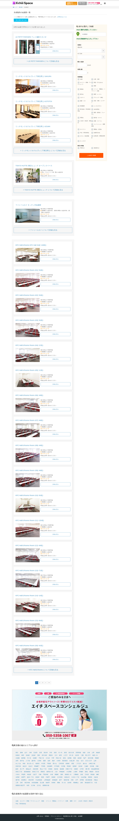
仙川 (82, 760)
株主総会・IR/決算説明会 (84, 110)
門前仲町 (45, 774)
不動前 (49, 763)
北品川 (30, 766)
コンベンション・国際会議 (98, 125)
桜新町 (68, 763)
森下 (60, 780)
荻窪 (64, 758)
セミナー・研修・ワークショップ (84, 83)
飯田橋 (23, 758)
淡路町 (76, 769)
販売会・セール (98, 117)
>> (49, 682)
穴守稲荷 (56, 766)
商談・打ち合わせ (98, 82)
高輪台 (96, 780)
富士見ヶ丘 (30, 763)
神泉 (24, 763)
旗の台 (85, 763)
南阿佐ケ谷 (49, 771)
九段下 (35, 774)
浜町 (81, 782)
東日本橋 (27, 782)
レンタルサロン (98, 106)
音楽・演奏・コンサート (98, 101)
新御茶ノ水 (68, 774)
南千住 (22, 760)
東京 (17, 752)
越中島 (34, 760)
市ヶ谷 (64, 782)
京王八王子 (88, 760)
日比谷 (97, 771)
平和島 (43, 766)
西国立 (51, 755)
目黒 (40, 752)
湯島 (61, 774)
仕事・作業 (96, 79)
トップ (15, 7)
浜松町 (34, 755)
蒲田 (44, 760)
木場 (51, 774)
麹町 (97, 774)
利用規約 (47, 816)
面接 (95, 85)
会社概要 (80, 816)
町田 (60, 755)
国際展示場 (46, 785)
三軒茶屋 (61, 763)
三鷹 (82, 755)
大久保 (48, 758)
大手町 (82, 769)
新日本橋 (90, 758)
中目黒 (43, 763)
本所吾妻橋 (35, 782)
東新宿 (90, 777)
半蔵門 (48, 777)
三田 (17, 782)
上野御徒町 (47, 780)
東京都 (20, 7)
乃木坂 (87, 774)
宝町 (21, 782)
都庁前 (18, 780)
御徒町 (98, 752)
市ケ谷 (29, 758)
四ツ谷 (71, 755)
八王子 (65, 755)
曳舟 (53, 760)
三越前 (86, 766)
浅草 (49, 760)
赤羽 (17, 760)
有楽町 (28, 755)
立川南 (33, 785)
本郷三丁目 (69, 769)
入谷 (56, 771)
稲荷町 (75, 766)
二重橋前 (75, 774)
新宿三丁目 (35, 771)
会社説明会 (96, 109)
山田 (95, 760)
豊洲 (42, 777)
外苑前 (50, 769)
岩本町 (69, 782)
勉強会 (81, 89)
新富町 (37, 777)
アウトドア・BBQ (98, 97)
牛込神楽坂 (39, 780)
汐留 (72, 780)
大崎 (30, 752)
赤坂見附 (35, 769)
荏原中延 (18, 766)
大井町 (39, 760)
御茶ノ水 (95, 755)
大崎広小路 (92, 763)
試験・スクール (98, 121)
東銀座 (91, 771)
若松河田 (31, 780)
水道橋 (18, 758)
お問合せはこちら (62, 17)
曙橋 (58, 782)
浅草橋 (69, 758)
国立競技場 (89, 780)
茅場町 (81, 771)
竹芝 (95, 782)
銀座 (17, 769)
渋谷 (50, 752)
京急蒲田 (49, 766)
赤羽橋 (82, 780)
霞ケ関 (87, 769)
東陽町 (57, 774)
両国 (74, 758)
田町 (38, 755)
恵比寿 (46, 752)
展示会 (81, 94)
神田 (22, 755)
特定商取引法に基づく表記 (70, 816)
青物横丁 (36, 766)
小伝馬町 (69, 771)
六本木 (18, 774)
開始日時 (80, 47)
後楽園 (62, 769)
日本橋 (92, 766)
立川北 (39, 785)
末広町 (80, 766)
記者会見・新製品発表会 (98, 136)
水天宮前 (59, 777)
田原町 (69, 766)
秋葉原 (18, 755)
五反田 (35, 752)
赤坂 (81, 774)
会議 (81, 79)
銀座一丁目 (30, 777)
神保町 (53, 777)
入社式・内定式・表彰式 (84, 121)
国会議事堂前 (95, 769)
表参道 (56, 769)
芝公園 (42, 782)
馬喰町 (97, 758)
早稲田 (23, 774)
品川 (26, 752)
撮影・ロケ (83, 100)
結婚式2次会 (97, 132)
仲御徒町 (62, 771)
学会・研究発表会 (84, 132)
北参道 (96, 777)
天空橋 (63, 766)
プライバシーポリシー (56, 816)
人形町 (75, 771)
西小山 (55, 763)
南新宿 (37, 763)
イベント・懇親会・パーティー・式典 (98, 90)
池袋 (84, 752)
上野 (93, 752)
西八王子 (88, 755)
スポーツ (82, 97)
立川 (56, 755)
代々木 (60, 752)
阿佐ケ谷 (58, 758)
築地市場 (66, 780)
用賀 (72, 763)
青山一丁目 (43, 769)
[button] (105, 3)
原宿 (55, 752)
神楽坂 (29, 774)
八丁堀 (28, 760)
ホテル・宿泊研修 (84, 136)
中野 (53, 758)
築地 (86, 771)
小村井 (58, 760)
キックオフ (83, 141)
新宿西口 (24, 780)
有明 (28, 785)
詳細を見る (56, 51)
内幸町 (53, 782)
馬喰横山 (75, 782)
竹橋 (40, 774)
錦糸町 (80, 758)
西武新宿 (64, 760)
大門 (76, 780)
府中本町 (44, 755)
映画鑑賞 (82, 106)
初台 (77, 760)
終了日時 (80, 53)
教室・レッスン (98, 94)
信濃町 (35, 758)
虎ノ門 (22, 769)
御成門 (48, 782)
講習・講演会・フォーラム (98, 113)
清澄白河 (67, 777)
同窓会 (81, 117)
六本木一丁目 (75, 777)
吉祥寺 (77, 755)
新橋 (21, 752)
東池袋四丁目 (89, 782)
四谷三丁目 (19, 771)
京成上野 (72, 760)
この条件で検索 (91, 155)
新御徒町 (54, 780)
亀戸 (84, 758)
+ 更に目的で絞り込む (21, 20)
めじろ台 (18, 763)
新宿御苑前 (27, 771)
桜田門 (23, 777)
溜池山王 (28, 769)
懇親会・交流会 (98, 129)
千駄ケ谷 (41, 758)
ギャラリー (83, 129)
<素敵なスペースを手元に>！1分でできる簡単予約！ (23, 3)
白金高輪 (83, 777)
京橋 (97, 766)
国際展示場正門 (20, 785)
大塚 (88, 752)
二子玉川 (78, 763)
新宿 (65, 752)
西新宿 (43, 771)
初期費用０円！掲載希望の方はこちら (71, 3)
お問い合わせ (40, 816)
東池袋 (92, 774)
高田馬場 (78, 752)
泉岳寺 (25, 766)
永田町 (18, 777)
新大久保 (71, 752)
